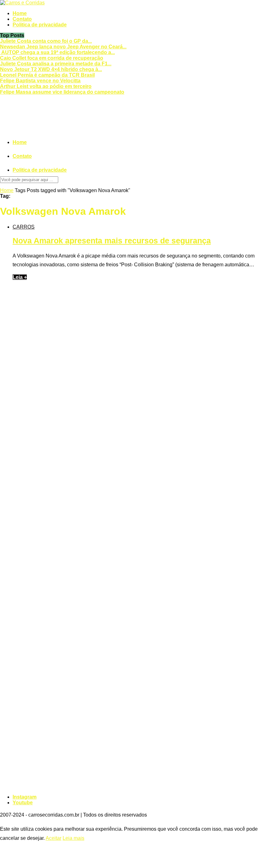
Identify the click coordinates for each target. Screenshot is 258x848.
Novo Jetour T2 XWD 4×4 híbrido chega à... (51, 69)
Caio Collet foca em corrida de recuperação (51, 58)
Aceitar (53, 838)
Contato (22, 19)
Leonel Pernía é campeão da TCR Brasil (47, 75)
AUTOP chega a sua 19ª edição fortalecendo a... (57, 52)
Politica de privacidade (40, 24)
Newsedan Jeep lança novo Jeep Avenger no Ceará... (63, 46)
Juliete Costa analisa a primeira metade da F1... (55, 63)
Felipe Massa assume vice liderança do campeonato (62, 92)
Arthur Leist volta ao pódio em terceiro (46, 86)
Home (20, 13)
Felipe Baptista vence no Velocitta (40, 80)
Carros (24, 227)
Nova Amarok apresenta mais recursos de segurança (112, 240)
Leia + (20, 277)
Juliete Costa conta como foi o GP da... (46, 41)
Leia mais (73, 838)
